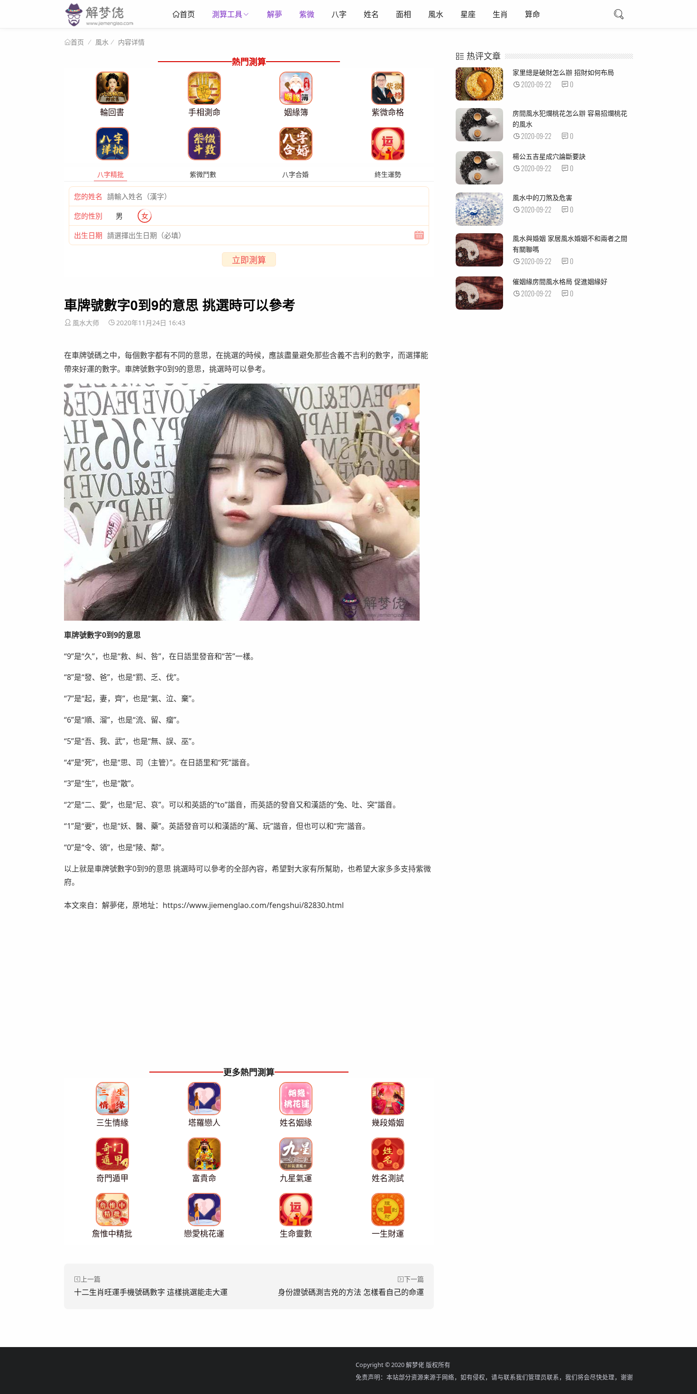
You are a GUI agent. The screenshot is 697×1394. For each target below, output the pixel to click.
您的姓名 (88, 196)
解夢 (274, 14)
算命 (532, 14)
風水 (435, 14)
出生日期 (88, 235)
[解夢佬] (100, 25)
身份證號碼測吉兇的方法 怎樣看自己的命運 (351, 1292)
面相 (403, 14)
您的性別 (88, 215)
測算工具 (227, 14)
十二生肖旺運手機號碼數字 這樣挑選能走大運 (151, 1292)
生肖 (500, 14)
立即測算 (249, 260)
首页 (187, 14)
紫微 (306, 14)
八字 (339, 14)
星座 (468, 14)
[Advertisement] (249, 997)
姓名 (371, 14)
